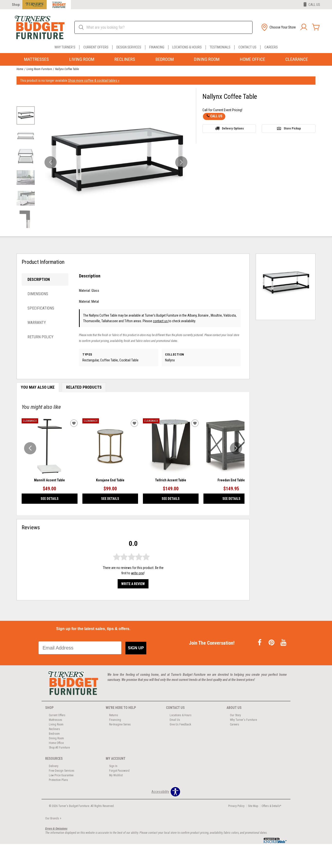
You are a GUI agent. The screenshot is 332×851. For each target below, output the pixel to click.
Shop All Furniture (59, 747)
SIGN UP (136, 648)
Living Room (81, 59)
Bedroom (165, 59)
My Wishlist (116, 775)
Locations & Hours (187, 47)
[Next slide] (236, 448)
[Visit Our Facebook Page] (260, 643)
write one (137, 573)
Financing (156, 47)
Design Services (128, 47)
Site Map (253, 806)
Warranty (36, 322)
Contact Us (247, 47)
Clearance (296, 59)
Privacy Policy (236, 806)
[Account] (304, 27)
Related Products (84, 387)
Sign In (113, 766)
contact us (160, 321)
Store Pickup (292, 128)
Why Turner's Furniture (243, 720)
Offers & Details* (271, 806)
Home (20, 69)
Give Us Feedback (180, 724)
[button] (278, 27)
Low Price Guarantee (61, 775)
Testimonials (220, 47)
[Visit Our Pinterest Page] (272, 643)
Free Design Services (61, 770)
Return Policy (40, 337)
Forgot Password (119, 770)
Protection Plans (58, 780)
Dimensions (37, 294)
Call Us (216, 116)
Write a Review (133, 584)
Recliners (124, 59)
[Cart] (316, 27)
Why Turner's (64, 47)
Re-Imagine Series (120, 724)
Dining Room (206, 59)
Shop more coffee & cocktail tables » (93, 80)
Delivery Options (233, 128)
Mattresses (36, 59)
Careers (271, 47)
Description (38, 279)
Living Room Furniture (39, 69)
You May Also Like (38, 387)
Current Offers (95, 47)
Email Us (175, 720)
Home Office (252, 59)
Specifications (40, 308)
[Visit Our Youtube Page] (283, 643)
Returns (113, 715)
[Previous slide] (30, 448)
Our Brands (53, 818)
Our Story (235, 715)
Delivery (53, 766)
